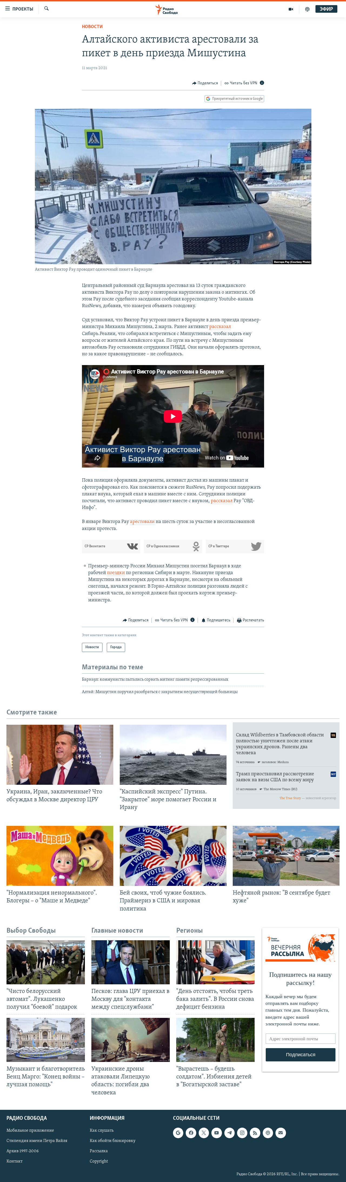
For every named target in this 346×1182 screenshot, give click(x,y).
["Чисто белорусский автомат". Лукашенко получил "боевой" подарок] (45, 962)
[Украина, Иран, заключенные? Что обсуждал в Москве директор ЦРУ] (59, 755)
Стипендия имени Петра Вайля (36, 1141)
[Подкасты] (268, 1133)
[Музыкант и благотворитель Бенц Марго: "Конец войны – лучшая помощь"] (45, 1040)
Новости (92, 27)
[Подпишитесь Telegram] (229, 1133)
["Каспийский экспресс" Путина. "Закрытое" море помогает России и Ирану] (173, 755)
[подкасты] (307, 9)
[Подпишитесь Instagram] (242, 1133)
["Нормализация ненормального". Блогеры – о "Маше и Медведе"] (59, 856)
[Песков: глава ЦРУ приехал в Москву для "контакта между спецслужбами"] (130, 962)
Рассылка (99, 1151)
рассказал (220, 327)
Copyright (99, 1161)
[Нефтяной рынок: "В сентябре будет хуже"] (286, 856)
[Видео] (291, 9)
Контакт (14, 1161)
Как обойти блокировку (112, 1141)
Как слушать (102, 1130)
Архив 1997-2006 (22, 1151)
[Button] (205, 83)
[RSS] (255, 1133)
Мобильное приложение (30, 1130)
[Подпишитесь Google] (178, 1133)
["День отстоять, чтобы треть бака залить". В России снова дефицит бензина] (215, 962)
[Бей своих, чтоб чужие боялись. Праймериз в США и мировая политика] (173, 856)
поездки (116, 573)
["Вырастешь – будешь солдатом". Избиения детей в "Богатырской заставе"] (215, 1040)
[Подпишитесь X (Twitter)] (204, 1133)
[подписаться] (280, 1133)
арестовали (142, 521)
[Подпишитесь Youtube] (216, 1133)
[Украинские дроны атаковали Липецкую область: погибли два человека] (130, 1040)
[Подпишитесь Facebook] (191, 1133)
